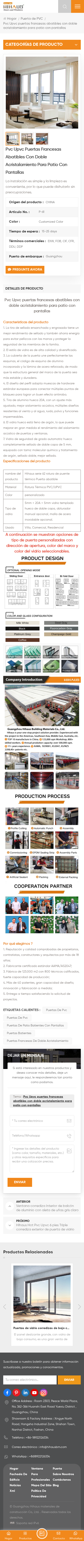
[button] (79, 1306)
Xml (12, 1490)
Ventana (37, 1468)
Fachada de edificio (18, 1477)
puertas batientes (19, 1033)
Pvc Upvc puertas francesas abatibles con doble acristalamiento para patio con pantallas (42, 1101)
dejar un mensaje (42, 1533)
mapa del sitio (41, 1485)
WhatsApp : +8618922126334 (31, 1456)
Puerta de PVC (32, 18)
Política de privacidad (38, 1493)
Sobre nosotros (63, 1474)
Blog (56, 1485)
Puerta (57, 1468)
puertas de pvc (56, 1010)
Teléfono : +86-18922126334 (30, 1437)
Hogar (12, 18)
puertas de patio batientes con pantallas (35, 1025)
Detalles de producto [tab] (24, 288)
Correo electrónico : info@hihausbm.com (39, 1447)
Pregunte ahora (27, 269)
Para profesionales (40, 1477)
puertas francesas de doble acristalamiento (37, 1040)
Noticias (15, 1485)
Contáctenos (62, 1479)
